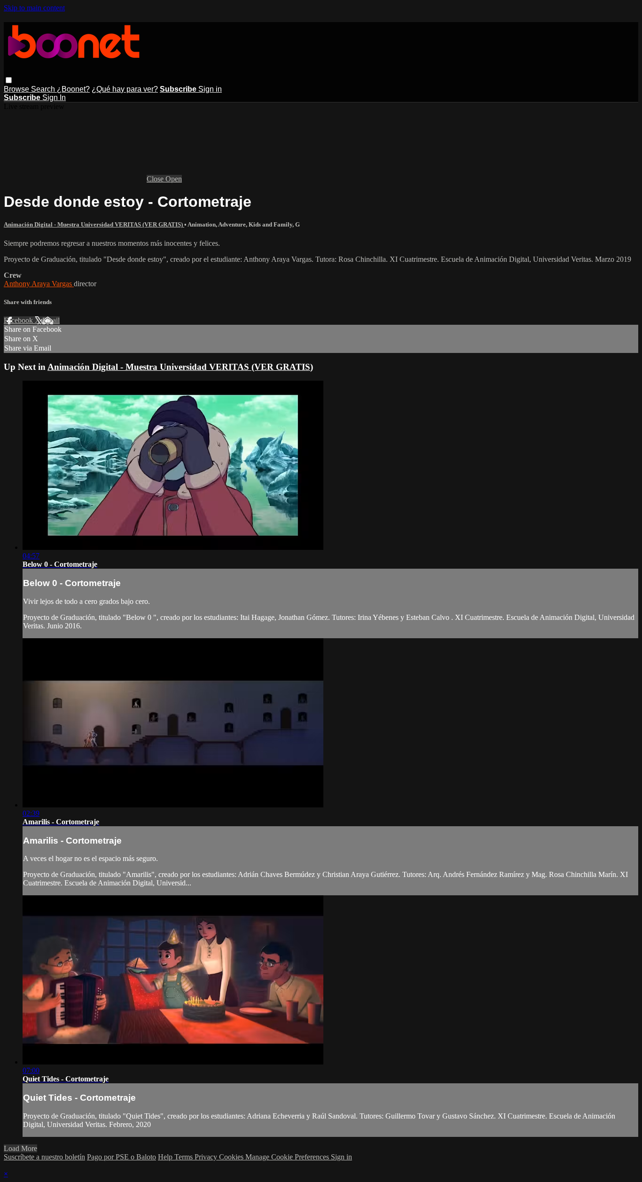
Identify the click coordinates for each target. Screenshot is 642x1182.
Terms (184, 1157)
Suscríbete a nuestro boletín (44, 1157)
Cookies (232, 1157)
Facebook (19, 320)
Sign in (210, 89)
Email (51, 320)
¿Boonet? (73, 89)
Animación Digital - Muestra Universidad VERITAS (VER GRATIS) (94, 224)
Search (44, 89)
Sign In (54, 98)
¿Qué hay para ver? (125, 89)
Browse (17, 89)
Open (173, 179)
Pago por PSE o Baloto (121, 1157)
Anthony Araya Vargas (39, 284)
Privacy (207, 1157)
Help (166, 1157)
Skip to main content (34, 8)
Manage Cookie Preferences (288, 1157)
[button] (9, 80)
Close (156, 179)
